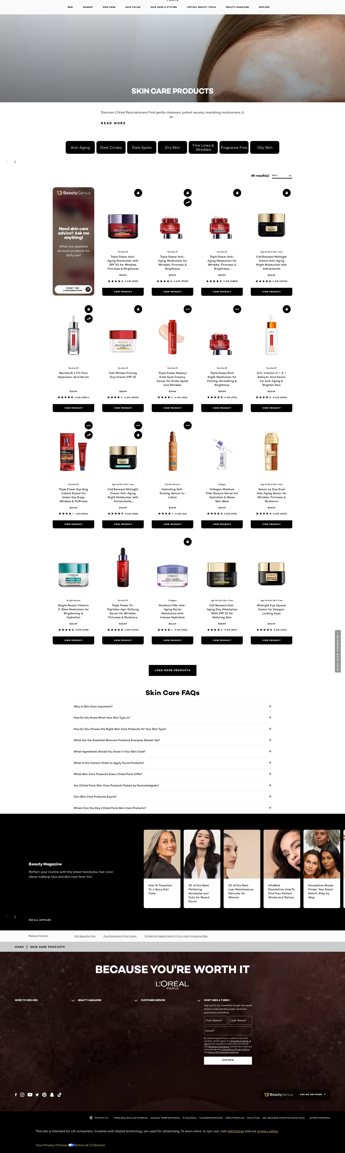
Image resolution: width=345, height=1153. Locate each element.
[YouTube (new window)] (30, 1094)
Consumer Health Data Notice (165, 1118)
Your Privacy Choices (52, 1145)
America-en (101, 1117)
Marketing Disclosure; (219, 1046)
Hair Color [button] (133, 7)
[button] (338, 651)
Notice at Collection (89, 1145)
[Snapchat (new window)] (52, 1095)
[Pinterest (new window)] (44, 1095)
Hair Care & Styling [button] (164, 7)
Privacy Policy (189, 1118)
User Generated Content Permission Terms (283, 1118)
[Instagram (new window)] (22, 1095)
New (70, 7)
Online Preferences (234, 1118)
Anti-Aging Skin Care (85, 936)
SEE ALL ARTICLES (40, 920)
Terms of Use (253, 1118)
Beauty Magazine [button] (237, 7)
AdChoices (235, 1131)
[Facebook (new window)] (16, 1094)
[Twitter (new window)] (37, 1094)
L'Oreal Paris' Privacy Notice (235, 1049)
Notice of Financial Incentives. (223, 1052)
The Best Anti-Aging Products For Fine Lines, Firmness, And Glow (176, 936)
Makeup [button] (88, 7)
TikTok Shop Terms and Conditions (131, 1118)
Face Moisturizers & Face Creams (120, 936)
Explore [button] (264, 7)
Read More (113, 123)
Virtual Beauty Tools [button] (201, 7)
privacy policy (267, 1131)
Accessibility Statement (211, 1118)
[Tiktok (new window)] (59, 1095)
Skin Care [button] (109, 7)
